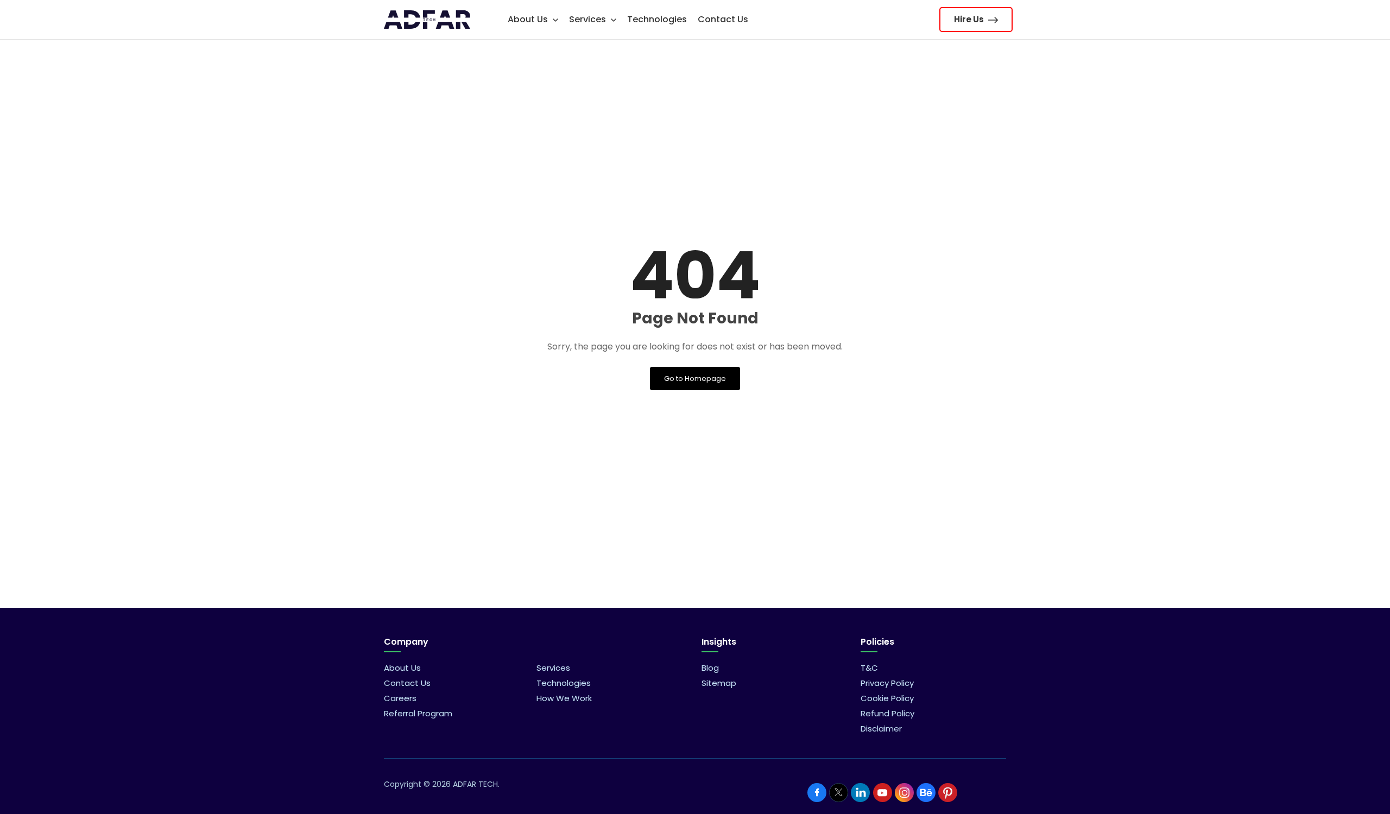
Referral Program (418, 713)
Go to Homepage (695, 378)
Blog (710, 667)
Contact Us (723, 19)
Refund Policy (887, 713)
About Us (529, 19)
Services (588, 19)
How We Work (564, 698)
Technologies (657, 19)
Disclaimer (881, 728)
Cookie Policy (887, 698)
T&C (869, 667)
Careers (400, 698)
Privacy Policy (887, 683)
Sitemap (719, 683)
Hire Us (969, 19)
